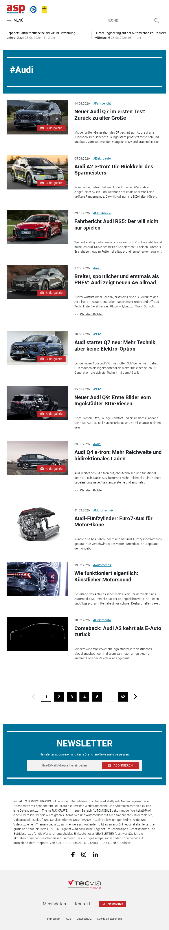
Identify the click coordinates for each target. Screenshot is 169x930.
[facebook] (73, 854)
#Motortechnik (103, 510)
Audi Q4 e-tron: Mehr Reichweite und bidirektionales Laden (118, 455)
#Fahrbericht (102, 103)
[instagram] (83, 854)
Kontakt (82, 903)
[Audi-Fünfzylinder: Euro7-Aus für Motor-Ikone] (37, 524)
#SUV (97, 334)
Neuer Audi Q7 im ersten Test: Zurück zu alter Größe (109, 114)
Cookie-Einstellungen (109, 918)
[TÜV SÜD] (32, 8)
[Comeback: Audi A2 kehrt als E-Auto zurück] (37, 634)
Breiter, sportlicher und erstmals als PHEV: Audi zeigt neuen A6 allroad (116, 279)
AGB (68, 918)
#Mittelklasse (102, 213)
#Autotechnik (102, 565)
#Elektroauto (102, 158)
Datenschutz (84, 918)
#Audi (97, 268)
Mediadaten (54, 903)
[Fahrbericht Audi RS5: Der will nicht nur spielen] (37, 227)
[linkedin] (95, 854)
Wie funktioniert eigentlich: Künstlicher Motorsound (106, 576)
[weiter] (135, 697)
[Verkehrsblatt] (42, 8)
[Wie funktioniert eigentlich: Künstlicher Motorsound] (37, 579)
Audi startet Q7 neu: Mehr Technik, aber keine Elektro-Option (115, 345)
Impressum (54, 918)
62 (123, 697)
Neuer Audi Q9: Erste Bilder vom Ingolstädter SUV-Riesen (112, 400)
